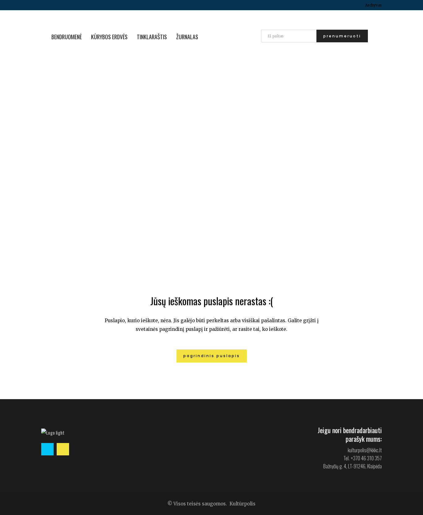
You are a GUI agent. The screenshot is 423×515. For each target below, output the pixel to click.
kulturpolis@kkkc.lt (365, 450)
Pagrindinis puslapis (211, 355)
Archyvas (373, 5)
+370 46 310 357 (366, 458)
